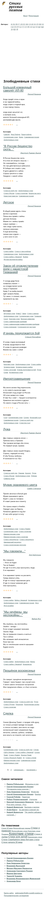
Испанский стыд (35, 417)
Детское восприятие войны (13, 259)
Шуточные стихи (9, 313)
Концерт (28, 473)
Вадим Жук (36, 619)
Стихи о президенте (27, 539)
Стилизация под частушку (27, 327)
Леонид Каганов (34, 94)
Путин (39, 370)
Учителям (33, 799)
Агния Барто (12, 810)
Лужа (6, 429)
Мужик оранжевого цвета (20, 484)
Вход (25, 16)
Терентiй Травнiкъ (14, 876)
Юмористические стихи (12, 534)
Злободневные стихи (11, 140)
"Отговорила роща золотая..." (18, 789)
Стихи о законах (33, 313)
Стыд (5, 417)
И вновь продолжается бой (21, 333)
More (40, 845)
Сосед (6, 319)
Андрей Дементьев (15, 807)
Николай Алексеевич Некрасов (20, 802)
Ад (24, 758)
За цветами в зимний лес (29, 810)
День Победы (15, 134)
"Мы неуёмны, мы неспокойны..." (15, 613)
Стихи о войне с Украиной (13, 257)
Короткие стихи (14, 319)
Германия (37, 316)
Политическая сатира (31, 704)
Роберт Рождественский (17, 799)
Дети (37, 603)
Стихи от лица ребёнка (23, 251)
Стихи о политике (21, 193)
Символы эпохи (9, 478)
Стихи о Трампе (24, 529)
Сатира (26, 417)
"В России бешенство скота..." (17, 147)
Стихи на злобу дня (10, 191)
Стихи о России (9, 193)
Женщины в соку (32, 784)
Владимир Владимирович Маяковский (23, 879)
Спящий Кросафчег (33, 337)
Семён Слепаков (34, 488)
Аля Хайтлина (35, 555)
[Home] (4, 4)
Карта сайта (9, 893)
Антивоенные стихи (16, 372)
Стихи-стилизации (10, 327)
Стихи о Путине (9, 704)
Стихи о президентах (11, 539)
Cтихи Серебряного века (13, 839)
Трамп (6, 755)
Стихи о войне (9, 251)
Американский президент (12, 542)
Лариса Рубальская (15, 784)
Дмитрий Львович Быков (30, 153)
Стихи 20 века (7, 828)
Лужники (21, 473)
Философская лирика (21, 828)
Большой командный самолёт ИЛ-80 (17, 89)
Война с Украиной (21, 600)
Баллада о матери (32, 807)
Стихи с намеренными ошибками (15, 322)
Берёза (38, 794)
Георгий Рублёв (13, 797)
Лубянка (34, 476)
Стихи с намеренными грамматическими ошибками (21, 324)
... (17, 124)
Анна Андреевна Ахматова (18, 792)
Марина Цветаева (14, 873)
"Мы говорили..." (14, 551)
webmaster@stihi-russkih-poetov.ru (28, 893)
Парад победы (26, 134)
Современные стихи (11, 254)
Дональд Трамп (26, 755)
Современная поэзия (31, 137)
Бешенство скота (35, 193)
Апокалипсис (27, 664)
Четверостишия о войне (24, 367)
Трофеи (25, 257)
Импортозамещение (16, 378)
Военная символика (28, 319)
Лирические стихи (35, 837)
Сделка (8, 713)
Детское (8, 202)
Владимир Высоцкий (16, 866)
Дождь (21, 137)
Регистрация (34, 16)
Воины (32, 662)
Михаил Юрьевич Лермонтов (19, 868)
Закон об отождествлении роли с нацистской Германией (20, 269)
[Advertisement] (22, 54)
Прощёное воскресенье (19, 670)
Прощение (19, 704)
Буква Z (18, 313)
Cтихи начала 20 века (11, 842)
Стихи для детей (17, 836)
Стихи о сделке (31, 758)
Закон (24, 313)
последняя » (32, 770)
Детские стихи (32, 839)
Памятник (26, 797)
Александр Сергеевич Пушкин (20, 871)
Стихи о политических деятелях (15, 545)
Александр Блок (14, 881)
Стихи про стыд (24, 423)
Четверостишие (9, 367)
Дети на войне (9, 606)
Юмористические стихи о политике (16, 537)
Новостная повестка (11, 196)
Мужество (35, 792)
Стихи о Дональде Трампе (13, 758)
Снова (6, 372)
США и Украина (9, 752)
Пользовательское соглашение (16, 896)
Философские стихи (19, 831)
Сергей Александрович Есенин (20, 787)
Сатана (37, 752)
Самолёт (7, 134)
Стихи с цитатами (10, 370)
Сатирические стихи (11, 137)
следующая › (19, 770)
